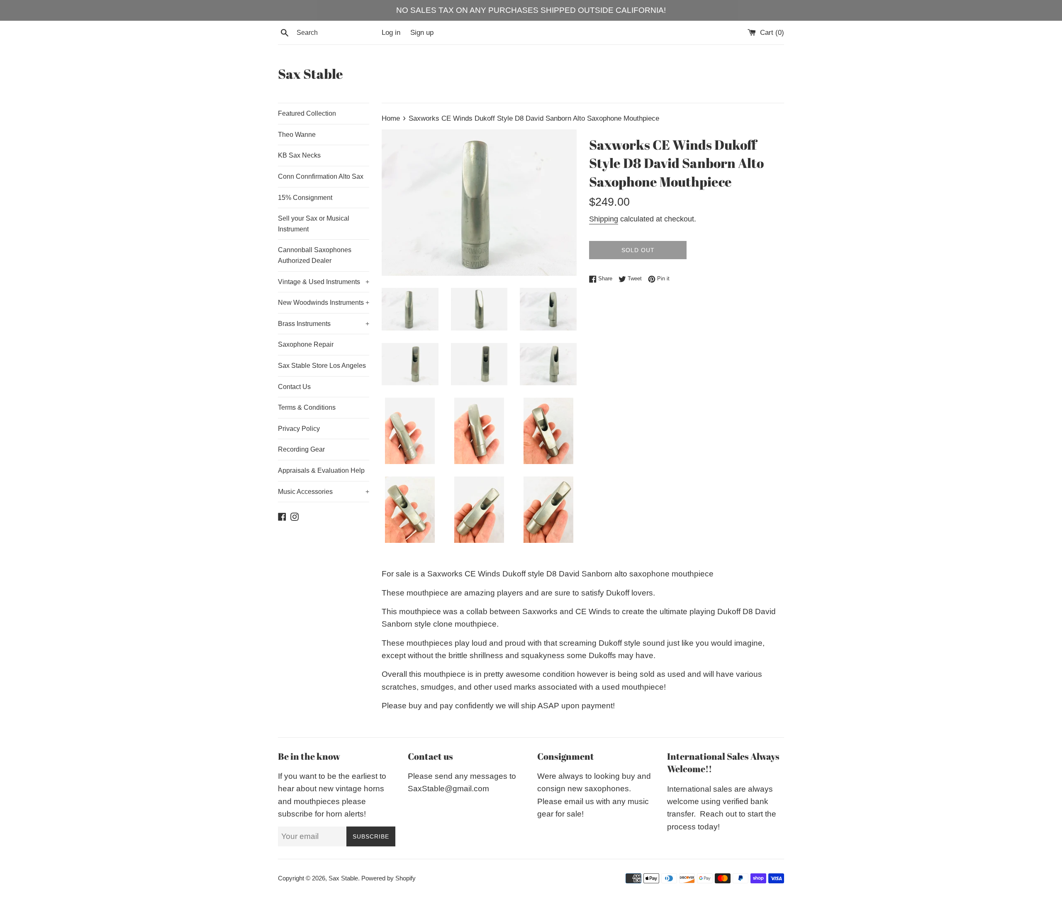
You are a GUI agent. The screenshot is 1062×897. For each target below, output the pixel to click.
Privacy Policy (299, 428)
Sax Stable (310, 74)
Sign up (422, 32)
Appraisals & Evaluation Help (321, 470)
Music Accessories (323, 491)
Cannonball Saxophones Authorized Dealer (314, 255)
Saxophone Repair (306, 344)
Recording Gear (301, 449)
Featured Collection (307, 113)
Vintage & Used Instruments (323, 281)
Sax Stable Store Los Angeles (322, 365)
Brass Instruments (323, 323)
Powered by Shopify (388, 878)
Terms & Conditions (307, 407)
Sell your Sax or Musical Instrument (313, 224)
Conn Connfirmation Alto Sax (320, 176)
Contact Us (294, 386)
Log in (391, 32)
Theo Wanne (297, 134)
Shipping (603, 219)
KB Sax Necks (299, 155)
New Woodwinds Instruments (323, 302)
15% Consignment (305, 197)
